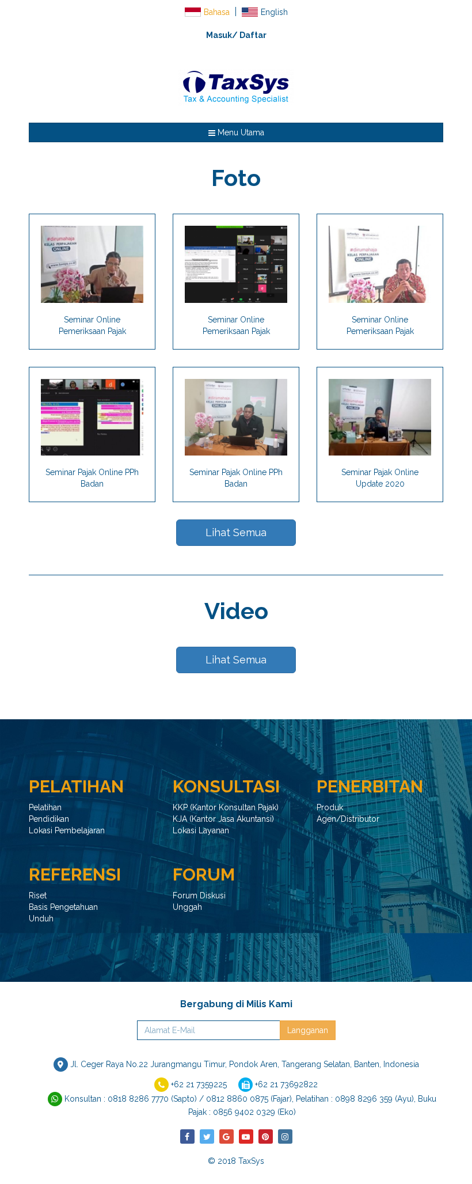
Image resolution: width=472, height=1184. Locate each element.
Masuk (219, 35)
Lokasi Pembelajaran (67, 830)
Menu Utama (239, 132)
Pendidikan (49, 819)
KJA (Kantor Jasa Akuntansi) (223, 819)
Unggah (187, 907)
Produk (330, 807)
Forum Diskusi (199, 895)
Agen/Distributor (348, 819)
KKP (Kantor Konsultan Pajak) (226, 807)
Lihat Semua (236, 532)
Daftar (253, 35)
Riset (38, 895)
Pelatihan (45, 807)
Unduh (41, 918)
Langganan (307, 1030)
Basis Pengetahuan (63, 907)
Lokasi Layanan (201, 830)
